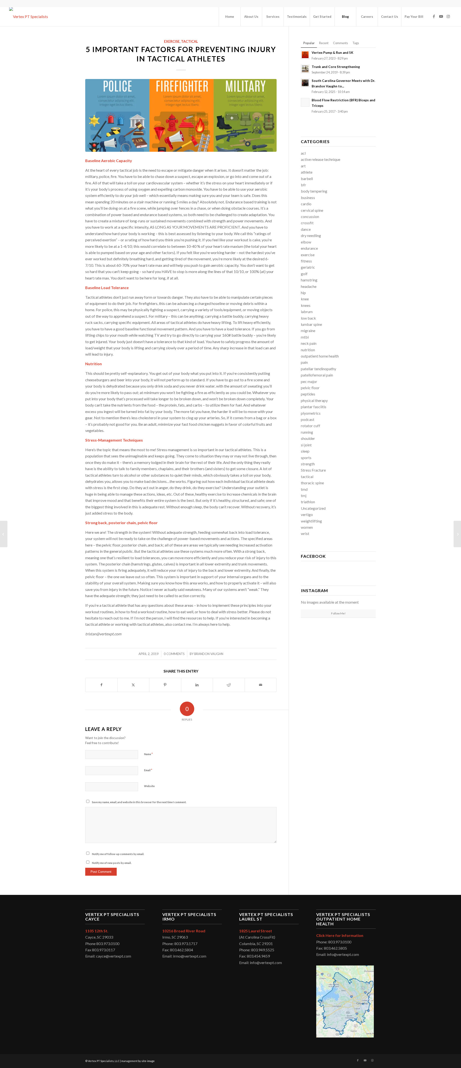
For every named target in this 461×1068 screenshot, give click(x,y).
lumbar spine (311, 324)
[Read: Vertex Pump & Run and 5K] (305, 54)
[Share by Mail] (261, 685)
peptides (308, 394)
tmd (304, 489)
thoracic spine (312, 482)
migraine (308, 330)
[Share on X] (133, 685)
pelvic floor (310, 387)
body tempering (314, 191)
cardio (306, 203)
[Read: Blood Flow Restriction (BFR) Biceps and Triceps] (305, 102)
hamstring (309, 280)
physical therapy (314, 400)
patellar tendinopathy (318, 368)
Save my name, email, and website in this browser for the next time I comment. (139, 802)
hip (303, 292)
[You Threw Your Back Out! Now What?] (457, 534)
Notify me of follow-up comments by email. (118, 854)
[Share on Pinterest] (165, 685)
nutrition (308, 349)
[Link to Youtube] (441, 16)
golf (304, 273)
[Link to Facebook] (433, 16)
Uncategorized (313, 508)
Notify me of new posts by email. (111, 862)
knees (305, 305)
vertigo (307, 514)
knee (305, 299)
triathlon (308, 501)
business (308, 197)
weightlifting (311, 521)
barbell (307, 178)
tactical (189, 41)
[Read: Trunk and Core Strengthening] (305, 69)
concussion (310, 216)
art (303, 166)
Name (148, 754)
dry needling (311, 235)
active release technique (320, 159)
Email (148, 770)
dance (306, 229)
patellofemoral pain (317, 375)
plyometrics (311, 413)
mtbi (305, 337)
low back (308, 318)
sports (306, 457)
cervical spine (312, 210)
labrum (307, 311)
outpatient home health (320, 356)
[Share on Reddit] (229, 685)
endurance (309, 248)
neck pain (308, 343)
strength (308, 463)
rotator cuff (310, 425)
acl (303, 153)
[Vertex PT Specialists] (28, 16)
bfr (303, 184)
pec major (309, 381)
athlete (306, 172)
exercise (172, 41)
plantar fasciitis (313, 406)
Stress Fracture (313, 470)
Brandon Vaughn (208, 654)
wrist (305, 533)
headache (308, 286)
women (307, 527)
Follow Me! (338, 613)
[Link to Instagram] (448, 16)
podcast (307, 419)
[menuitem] (229, 16)
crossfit (307, 222)
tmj (303, 495)
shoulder (308, 438)
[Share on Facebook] (101, 685)
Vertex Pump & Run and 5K (333, 53)
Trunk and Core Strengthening (336, 67)
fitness (306, 261)
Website (149, 786)
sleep (305, 451)
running (307, 432)
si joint (306, 445)
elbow (306, 242)
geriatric (308, 267)
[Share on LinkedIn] (197, 685)
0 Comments (174, 654)
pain (304, 362)
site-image (148, 1060)
